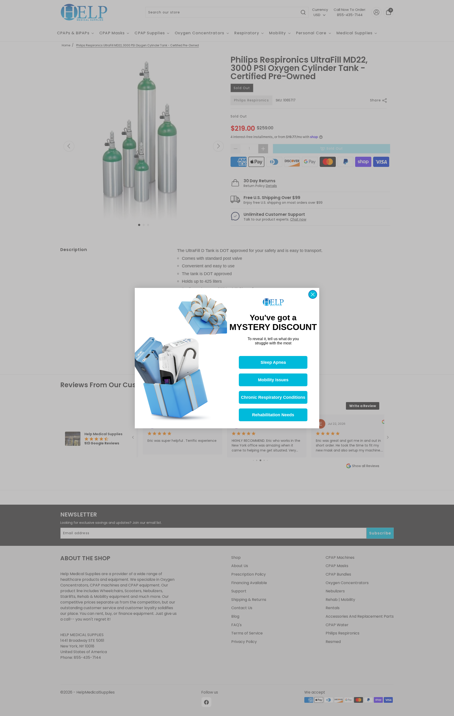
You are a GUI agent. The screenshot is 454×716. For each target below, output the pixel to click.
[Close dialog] (313, 294)
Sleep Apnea (273, 362)
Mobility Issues (273, 379)
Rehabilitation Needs (273, 414)
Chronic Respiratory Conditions (273, 397)
